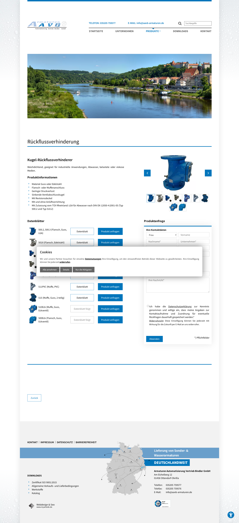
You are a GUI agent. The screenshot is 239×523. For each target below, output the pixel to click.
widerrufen (64, 261)
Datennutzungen (93, 258)
